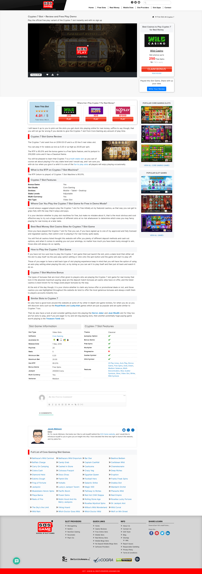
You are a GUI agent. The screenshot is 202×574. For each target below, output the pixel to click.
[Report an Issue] (53, 74)
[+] (82, 404)
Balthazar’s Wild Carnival (43, 458)
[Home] (153, 17)
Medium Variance (115, 368)
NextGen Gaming (73, 532)
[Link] (75, 404)
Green (130, 366)
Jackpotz (36, 487)
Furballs (61, 483)
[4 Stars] (44, 111)
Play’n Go (70, 538)
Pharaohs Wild (117, 491)
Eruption (115, 474)
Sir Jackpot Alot (118, 503)
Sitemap (126, 538)
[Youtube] (139, 2)
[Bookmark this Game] (47, 74)
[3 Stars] (42, 111)
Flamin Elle (63, 479)
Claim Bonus (157, 69)
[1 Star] (37, 111)
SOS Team (126, 532)
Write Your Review (157, 89)
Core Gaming (57, 336)
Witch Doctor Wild (93, 511)
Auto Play (123, 363)
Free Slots (101, 8)
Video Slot (125, 373)
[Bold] (49, 404)
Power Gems (64, 495)
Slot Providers (143, 8)
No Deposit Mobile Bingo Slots (106, 544)
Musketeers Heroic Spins (43, 491)
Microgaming (72, 526)
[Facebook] (132, 2)
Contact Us (127, 529)
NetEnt (70, 529)
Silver (118, 373)
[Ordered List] (62, 404)
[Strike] (59, 404)
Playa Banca (37, 495)
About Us (126, 526)
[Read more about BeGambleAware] (80, 559)
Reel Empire (116, 495)
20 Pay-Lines (113, 363)
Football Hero (91, 479)
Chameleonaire (117, 466)
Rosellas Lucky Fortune (121, 499)
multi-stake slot (77, 159)
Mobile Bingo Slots (102, 541)
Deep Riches (116, 470)
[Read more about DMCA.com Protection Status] (124, 560)
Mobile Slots (128, 8)
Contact (168, 8)
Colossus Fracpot (66, 470)
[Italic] (52, 404)
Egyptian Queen (92, 474)
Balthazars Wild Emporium (70, 458)
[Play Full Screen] (58, 74)
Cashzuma (89, 466)
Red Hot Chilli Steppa (94, 495)
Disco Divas (63, 474)
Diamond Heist (38, 474)
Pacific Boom (64, 491)
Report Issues (128, 544)
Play (69, 119)
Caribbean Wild (118, 462)
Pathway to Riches (93, 491)
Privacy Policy (128, 550)
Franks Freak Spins (119, 479)
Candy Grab (63, 462)
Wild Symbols (113, 376)
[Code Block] (72, 404)
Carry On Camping (40, 466)
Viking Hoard (64, 507)
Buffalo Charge (38, 462)
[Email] (124, 430)
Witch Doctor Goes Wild (69, 511)
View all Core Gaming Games (156, 165)
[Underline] (56, 404)
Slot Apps (157, 8)
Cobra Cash (37, 470)
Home (91, 8)
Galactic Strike (91, 483)
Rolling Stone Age (93, 499)
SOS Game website (107, 434)
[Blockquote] (69, 404)
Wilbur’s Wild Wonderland (96, 507)
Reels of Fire (37, 499)
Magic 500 (89, 487)
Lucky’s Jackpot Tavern (68, 487)
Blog (124, 535)
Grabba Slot (116, 483)
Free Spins (118, 366)
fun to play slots (81, 164)
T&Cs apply (158, 62)
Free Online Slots (101, 532)
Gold (125, 366)
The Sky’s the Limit (40, 507)
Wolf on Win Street (119, 511)
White (132, 373)
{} (78, 404)
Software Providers (102, 547)
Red (122, 371)
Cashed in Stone (65, 466)
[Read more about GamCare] (64, 559)
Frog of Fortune (39, 483)
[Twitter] (135, 2)
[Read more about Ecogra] (103, 560)
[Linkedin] (132, 430)
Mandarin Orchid (118, 487)
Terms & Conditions (130, 553)
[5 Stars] (47, 111)
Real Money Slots (101, 538)
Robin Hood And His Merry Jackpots (67, 500)
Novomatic (71, 535)
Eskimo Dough (38, 479)
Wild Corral (116, 507)
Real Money (114, 8)
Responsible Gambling (131, 547)
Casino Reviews (101, 529)
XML (127, 540)
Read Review (156, 73)
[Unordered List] (65, 404)
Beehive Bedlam (118, 458)
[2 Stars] (39, 111)
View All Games (156, 235)
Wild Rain (36, 511)
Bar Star (88, 458)
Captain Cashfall (92, 462)
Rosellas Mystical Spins (95, 503)
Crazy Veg (89, 470)
